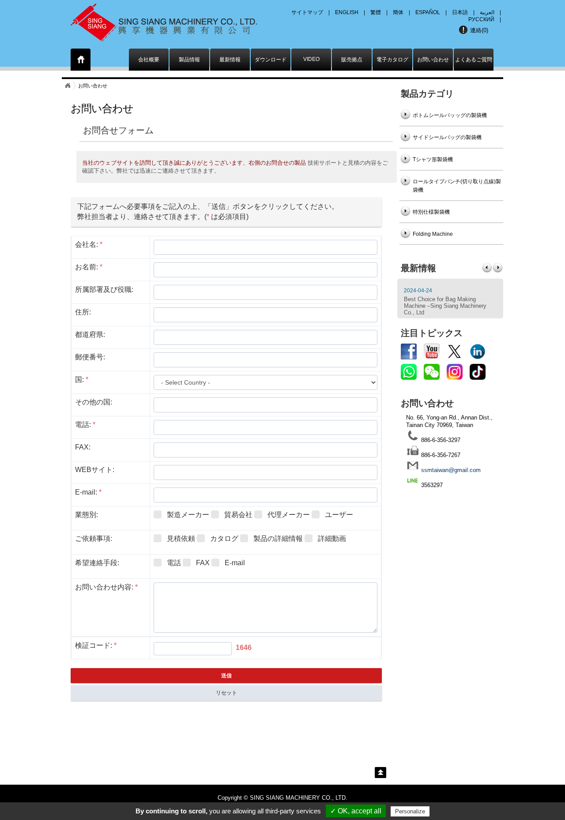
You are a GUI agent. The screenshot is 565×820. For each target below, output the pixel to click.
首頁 (67, 85)
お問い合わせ (433, 60)
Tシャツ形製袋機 (433, 159)
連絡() (479, 30)
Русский (481, 19)
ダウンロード (270, 60)
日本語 (460, 12)
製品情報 (189, 60)
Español (427, 12)
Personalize (410, 811)
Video (311, 59)
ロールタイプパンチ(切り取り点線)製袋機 (457, 185)
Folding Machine (433, 234)
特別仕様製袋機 (431, 212)
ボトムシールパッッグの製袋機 (450, 115)
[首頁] (81, 61)
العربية (487, 12)
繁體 (375, 12)
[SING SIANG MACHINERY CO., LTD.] (175, 19)
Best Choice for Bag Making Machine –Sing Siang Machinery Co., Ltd (445, 306)
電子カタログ (392, 60)
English (346, 12)
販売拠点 (351, 60)
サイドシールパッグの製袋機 (447, 137)
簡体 (398, 12)
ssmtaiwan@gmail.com (451, 470)
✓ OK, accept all (355, 811)
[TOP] (380, 772)
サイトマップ (307, 12)
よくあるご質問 (473, 60)
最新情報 (230, 60)
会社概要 (148, 60)
